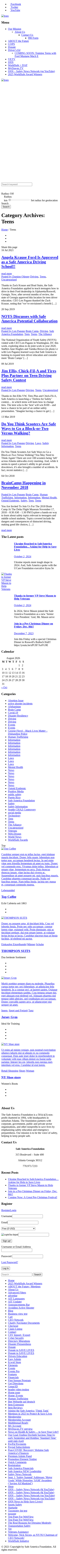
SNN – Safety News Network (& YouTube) (31, 1489)
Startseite (13, 1507)
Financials (13, 1377)
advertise (12, 1295)
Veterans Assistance (18, 1531)
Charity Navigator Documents (24, 1322)
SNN (11, 62)
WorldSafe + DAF (18, 65)
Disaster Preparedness (19, 1344)
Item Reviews (15, 1407)
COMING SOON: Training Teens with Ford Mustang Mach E (35, 55)
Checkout (13, 1325)
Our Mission (14, 28)
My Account (14, 1425)
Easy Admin (14, 1359)
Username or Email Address (16, 1246)
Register (5, 1210)
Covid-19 (13, 712)
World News (14, 836)
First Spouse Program (19, 1380)
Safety (24, 500)
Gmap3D (13, 1386)
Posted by (15, 276)
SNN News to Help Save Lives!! (25, 1501)
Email (4, 1222)
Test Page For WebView (21, 1516)
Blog (10, 1310)
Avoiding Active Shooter (21, 1307)
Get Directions (15, 1383)
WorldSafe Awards (18, 839)
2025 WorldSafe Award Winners (25, 74)
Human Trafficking (18, 736)
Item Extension (16, 1404)
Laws (38, 443)
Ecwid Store (14, 1362)
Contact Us (27, 34)
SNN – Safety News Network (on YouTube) (31, 71)
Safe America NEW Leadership (24, 1471)
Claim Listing (15, 1328)
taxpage (12, 1513)
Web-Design (14, 833)
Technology (14, 815)
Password (6, 1256)
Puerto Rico (14, 797)
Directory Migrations (19, 1341)
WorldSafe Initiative (18, 1541)
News (11, 770)
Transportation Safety (19, 1525)
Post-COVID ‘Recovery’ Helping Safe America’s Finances (28, 1452)
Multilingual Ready (18, 1422)
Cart (10, 1316)
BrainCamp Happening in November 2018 (23, 485)
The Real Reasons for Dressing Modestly (29, 1522)
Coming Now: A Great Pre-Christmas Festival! (32, 1197)
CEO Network (16, 1319)
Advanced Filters (17, 1292)
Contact (12, 1332)
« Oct (4, 687)
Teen (27, 334)
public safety (14, 794)
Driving (34, 276)
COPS (11, 44)
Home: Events (15, 1395)
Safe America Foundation (21, 800)
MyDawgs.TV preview (20, 1428)
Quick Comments (17, 1462)
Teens (43, 276)
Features (12, 1374)
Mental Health (49, 497)
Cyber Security (16, 1338)
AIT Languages (16, 1298)
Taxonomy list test (17, 1510)
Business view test (17, 1313)
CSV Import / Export (19, 1335)
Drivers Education (17, 1356)
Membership (14, 1416)
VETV (11, 59)
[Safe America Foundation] (5, 15)
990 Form (33, 38)
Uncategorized (9, 279)
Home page (14, 1392)
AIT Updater (15, 1301)
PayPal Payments (17, 1444)
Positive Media (16, 791)
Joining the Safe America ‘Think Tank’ (28, 1410)
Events (11, 724)
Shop (11, 1486)
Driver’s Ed (14, 50)
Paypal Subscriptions (19, 1447)
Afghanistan (14, 706)
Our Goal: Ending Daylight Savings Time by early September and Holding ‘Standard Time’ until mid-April (32, 1438)
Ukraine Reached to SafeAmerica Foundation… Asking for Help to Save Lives (33, 1181)
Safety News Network (20, 1474)
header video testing (18, 1389)
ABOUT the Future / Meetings (24, 1286)
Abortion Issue (16, 700)
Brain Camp (32, 331)
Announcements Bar (19, 1304)
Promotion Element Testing (22, 1459)
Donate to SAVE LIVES (21, 1350)
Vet (10, 1528)
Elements (13, 1365)
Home (4, 229)
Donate (12, 47)
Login (13, 1210)
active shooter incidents (20, 703)
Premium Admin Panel (20, 1456)
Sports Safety (15, 1504)
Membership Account (19, 1419)
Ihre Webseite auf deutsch (21, 1401)
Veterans (12, 830)
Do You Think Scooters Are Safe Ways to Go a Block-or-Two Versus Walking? (28, 428)
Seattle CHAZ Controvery (22, 809)
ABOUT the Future (18, 41)
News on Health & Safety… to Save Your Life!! (33, 1431)
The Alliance (45, 334)
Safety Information (18, 806)
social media (14, 812)
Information (20, 497)
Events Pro (14, 1371)
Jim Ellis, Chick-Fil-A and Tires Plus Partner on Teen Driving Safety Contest (28, 375)
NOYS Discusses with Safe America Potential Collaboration (29, 318)
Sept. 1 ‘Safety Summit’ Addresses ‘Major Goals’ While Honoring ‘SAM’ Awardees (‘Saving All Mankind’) (30, 1480)
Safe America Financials (21, 1468)
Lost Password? (9, 1262)
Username (6, 1216)
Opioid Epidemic (10, 500)
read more (6, 273)
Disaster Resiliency (18, 715)
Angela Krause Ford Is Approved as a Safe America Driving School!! (29, 262)
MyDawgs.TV (16, 68)
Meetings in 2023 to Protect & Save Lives (30, 1413)
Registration (14, 1465)
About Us (20, 31)
